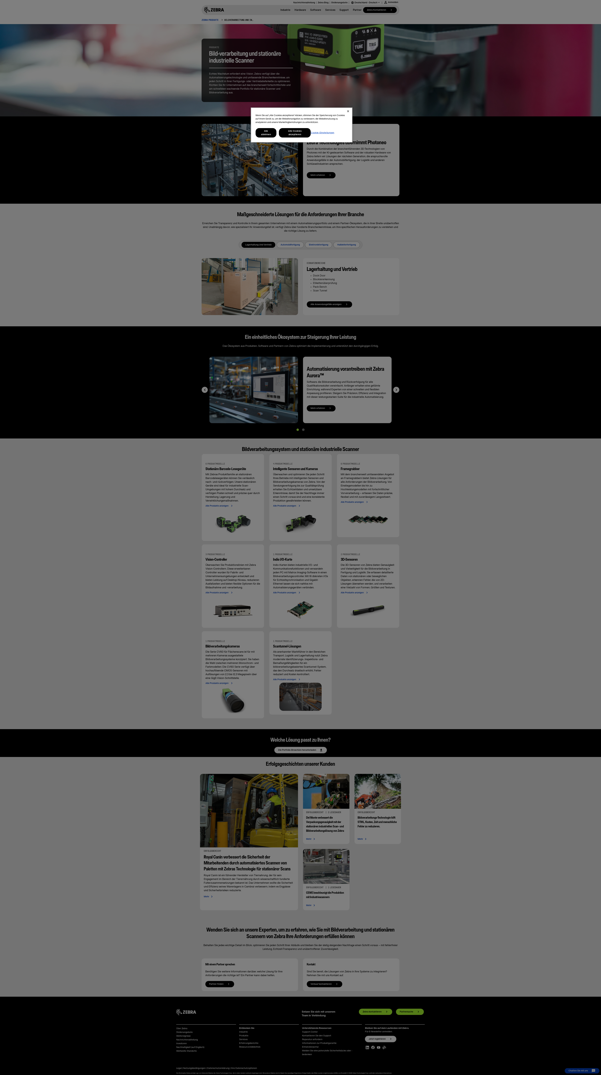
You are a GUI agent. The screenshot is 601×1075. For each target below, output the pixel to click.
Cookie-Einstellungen (322, 133)
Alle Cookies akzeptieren (294, 133)
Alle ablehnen (266, 133)
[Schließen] (348, 111)
